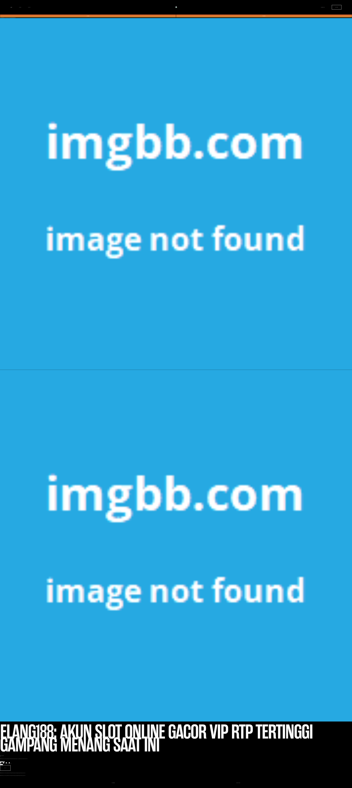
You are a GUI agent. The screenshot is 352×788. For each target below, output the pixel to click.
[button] (5, 768)
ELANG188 (11, 7)
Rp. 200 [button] (2, 763)
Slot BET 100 (29, 7)
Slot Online (20, 7)
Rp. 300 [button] (8, 763)
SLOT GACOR (1, 17)
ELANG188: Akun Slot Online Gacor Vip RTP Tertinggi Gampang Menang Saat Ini (9, 17)
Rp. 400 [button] (10, 763)
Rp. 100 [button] (5, 763)
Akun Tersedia (323, 7)
